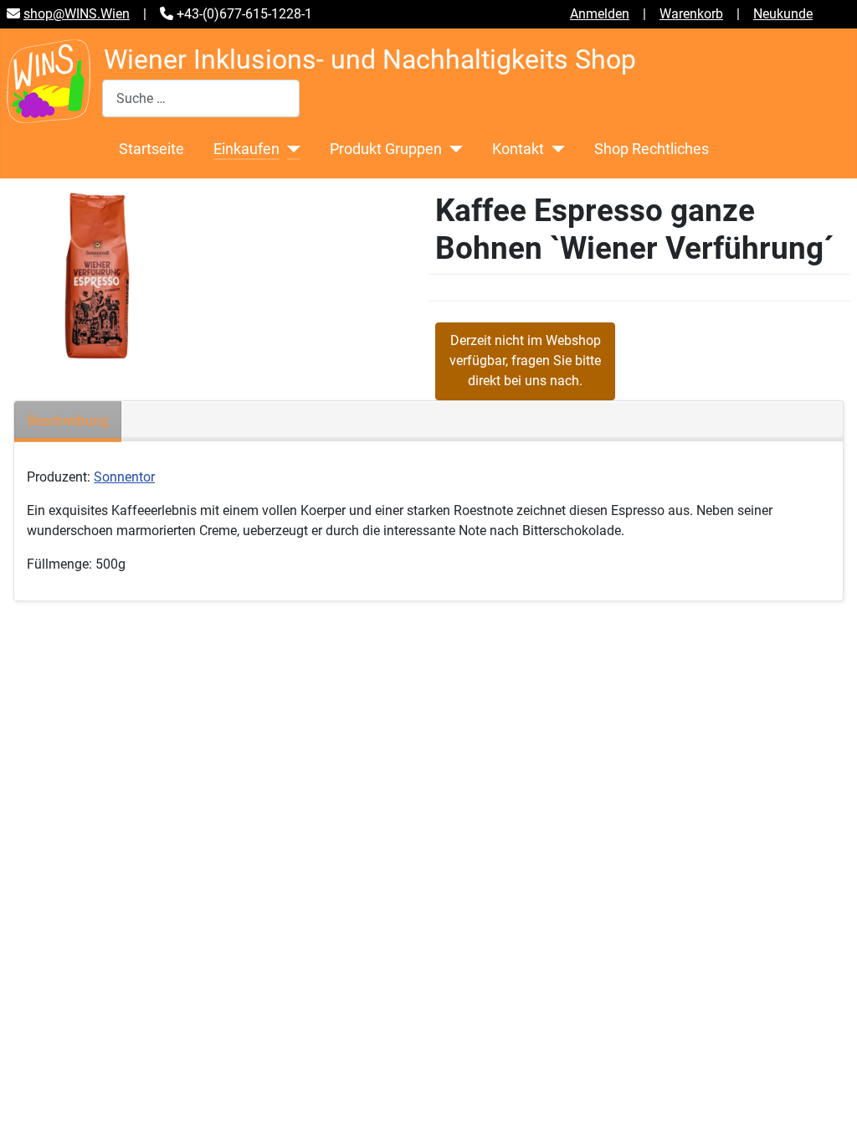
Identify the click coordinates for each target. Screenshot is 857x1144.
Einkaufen (246, 149)
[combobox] (201, 98)
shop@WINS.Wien (76, 14)
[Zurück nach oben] (828, 1113)
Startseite (151, 149)
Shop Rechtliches (651, 149)
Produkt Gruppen (386, 149)
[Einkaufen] (290, 149)
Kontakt (518, 149)
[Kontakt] (554, 149)
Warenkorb (691, 14)
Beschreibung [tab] (68, 421)
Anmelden (599, 14)
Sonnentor (124, 477)
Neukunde (783, 14)
